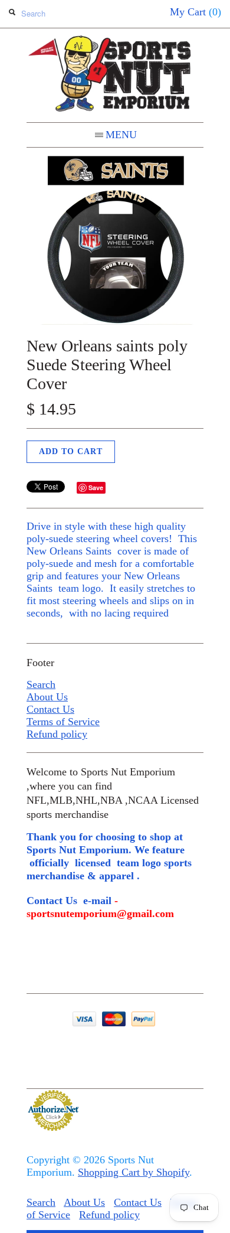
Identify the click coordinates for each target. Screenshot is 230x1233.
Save (95, 487)
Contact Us (50, 709)
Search (41, 684)
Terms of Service (63, 722)
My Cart (195, 12)
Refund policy (57, 734)
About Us (47, 697)
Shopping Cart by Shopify (133, 1172)
